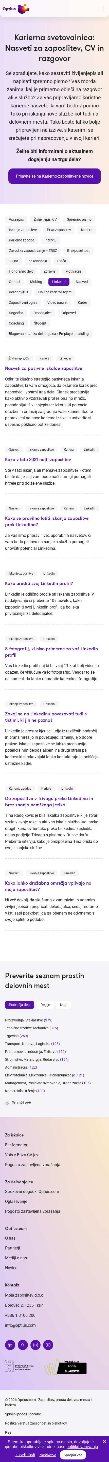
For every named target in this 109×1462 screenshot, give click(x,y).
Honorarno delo (21, 271)
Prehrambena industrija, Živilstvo (31, 1052)
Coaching (16, 323)
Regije (45, 1005)
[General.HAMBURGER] (100, 10)
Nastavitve (48, 1455)
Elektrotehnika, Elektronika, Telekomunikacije (40, 1075)
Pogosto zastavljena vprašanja (32, 1164)
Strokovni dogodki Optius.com (32, 1191)
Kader (82, 302)
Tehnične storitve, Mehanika (27, 1028)
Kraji (63, 1005)
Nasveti (82, 282)
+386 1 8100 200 (20, 1315)
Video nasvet (57, 302)
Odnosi (14, 282)
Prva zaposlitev (59, 230)
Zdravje (49, 271)
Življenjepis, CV (45, 219)
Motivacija (73, 271)
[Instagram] (35, 1345)
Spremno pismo (79, 219)
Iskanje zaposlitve (23, 230)
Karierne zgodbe (21, 240)
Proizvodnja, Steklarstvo (24, 1020)
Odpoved (69, 313)
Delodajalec (42, 313)
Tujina (13, 261)
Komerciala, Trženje (20, 1091)
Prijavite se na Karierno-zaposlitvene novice (54, 176)
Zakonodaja (37, 261)
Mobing (36, 282)
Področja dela (19, 1005)
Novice (11, 1267)
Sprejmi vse (73, 1455)
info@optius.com (20, 1325)
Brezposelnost (78, 251)
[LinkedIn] (10, 1345)
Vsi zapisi (16, 219)
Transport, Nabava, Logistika (27, 1044)
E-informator (16, 1145)
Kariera (87, 230)
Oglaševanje (16, 1201)
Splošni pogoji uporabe (23, 1414)
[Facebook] (23, 1345)
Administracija (16, 1067)
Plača (61, 261)
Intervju (51, 240)
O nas (10, 1238)
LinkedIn (59, 282)
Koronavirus (18, 292)
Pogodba (16, 313)
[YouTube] (48, 1345)
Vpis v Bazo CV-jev (21, 1154)
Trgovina (12, 1036)
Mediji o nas (16, 1258)
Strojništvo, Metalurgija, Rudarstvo (32, 1059)
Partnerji (12, 1248)
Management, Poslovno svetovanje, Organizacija (43, 1083)
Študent (40, 323)
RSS (8, 1432)
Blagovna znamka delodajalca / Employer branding (49, 334)
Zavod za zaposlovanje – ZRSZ (33, 251)
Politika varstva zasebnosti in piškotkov (36, 1423)
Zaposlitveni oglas (23, 302)
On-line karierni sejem (54, 292)
